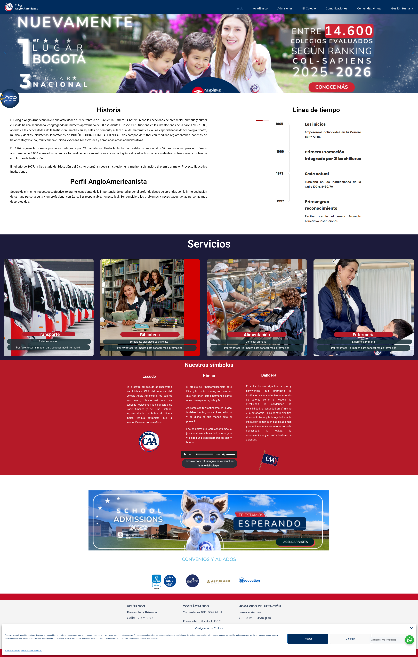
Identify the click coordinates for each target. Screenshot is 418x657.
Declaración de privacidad (31, 650)
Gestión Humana (402, 8)
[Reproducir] (185, 454)
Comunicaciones (336, 8)
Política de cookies (12, 650)
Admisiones (285, 8)
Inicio (239, 8)
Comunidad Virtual (369, 8)
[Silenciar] (223, 454)
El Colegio (309, 8)
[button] (411, 628)
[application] (209, 454)
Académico (260, 8)
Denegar (350, 638)
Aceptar (308, 638)
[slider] (231, 454)
